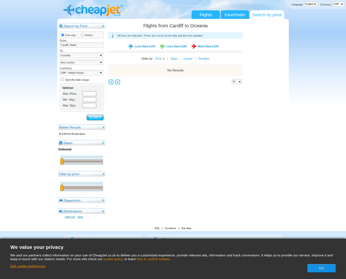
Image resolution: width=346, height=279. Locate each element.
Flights (206, 14)
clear (80, 216)
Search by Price (75, 26)
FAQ (157, 228)
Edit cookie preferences (27, 266)
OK (321, 268)
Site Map (186, 228)
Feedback (170, 228)
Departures (72, 200)
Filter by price (69, 174)
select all (70, 216)
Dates (68, 143)
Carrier (188, 58)
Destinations (73, 211)
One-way (70, 35)
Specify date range (77, 80)
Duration (203, 58)
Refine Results (70, 127)
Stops (174, 58)
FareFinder (235, 14)
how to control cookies (153, 259)
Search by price (267, 14)
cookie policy (113, 259)
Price (158, 58)
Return (89, 35)
